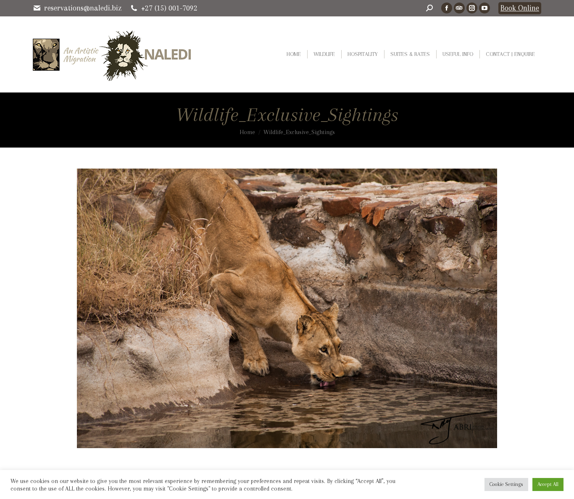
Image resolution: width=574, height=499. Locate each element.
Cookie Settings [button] (506, 484)
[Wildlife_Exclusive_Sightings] (287, 308)
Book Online (519, 8)
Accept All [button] (547, 484)
